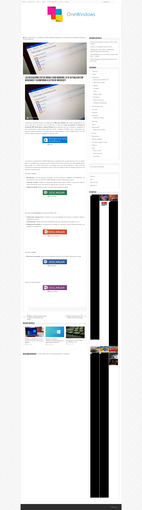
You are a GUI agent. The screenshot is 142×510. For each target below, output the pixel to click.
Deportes (95, 85)
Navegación (96, 97)
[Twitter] (104, 2)
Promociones (95, 136)
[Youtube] (106, 2)
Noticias (94, 133)
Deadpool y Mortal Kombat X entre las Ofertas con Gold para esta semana (36, 317)
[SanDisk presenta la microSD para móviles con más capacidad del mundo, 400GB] (104, 204)
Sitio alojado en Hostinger (97, 166)
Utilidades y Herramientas (100, 103)
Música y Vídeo (97, 94)
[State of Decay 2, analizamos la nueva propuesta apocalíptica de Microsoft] (113, 198)
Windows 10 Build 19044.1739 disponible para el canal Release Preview (54, 340)
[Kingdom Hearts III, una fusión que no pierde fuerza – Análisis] (94, 425)
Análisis (94, 74)
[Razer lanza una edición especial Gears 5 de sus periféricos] (113, 273)
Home (26, 37)
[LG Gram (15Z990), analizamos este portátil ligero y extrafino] (94, 267)
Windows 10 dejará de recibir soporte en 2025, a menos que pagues (34, 340)
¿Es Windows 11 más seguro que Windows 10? (74, 341)
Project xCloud (97, 150)
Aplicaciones (32, 37)
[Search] (120, 1)
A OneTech (95, 71)
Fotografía (96, 88)
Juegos (94, 124)
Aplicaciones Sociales (99, 82)
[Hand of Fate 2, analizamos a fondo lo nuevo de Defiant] (113, 362)
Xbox (93, 148)
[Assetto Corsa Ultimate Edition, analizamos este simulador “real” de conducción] (94, 349)
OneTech (61, 1)
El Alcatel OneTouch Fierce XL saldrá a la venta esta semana (74, 316)
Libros (95, 91)
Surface (43, 1)
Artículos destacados (52, 1)
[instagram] (108, 2)
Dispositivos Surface (98, 117)
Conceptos (95, 109)
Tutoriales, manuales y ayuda (99, 142)
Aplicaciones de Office (99, 129)
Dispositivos (95, 115)
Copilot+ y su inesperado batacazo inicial (101, 46)
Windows (24, 1)
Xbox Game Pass (97, 153)
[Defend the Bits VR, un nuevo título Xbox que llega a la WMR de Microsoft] (113, 349)
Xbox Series (96, 156)
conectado (51, 353)
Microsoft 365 (31, 1)
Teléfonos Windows (97, 139)
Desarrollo (94, 112)
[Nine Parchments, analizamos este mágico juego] (104, 198)
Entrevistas (95, 121)
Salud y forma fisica (98, 100)
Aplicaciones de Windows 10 (101, 79)
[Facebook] (102, 2)
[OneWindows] (71, 14)
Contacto (67, 1)
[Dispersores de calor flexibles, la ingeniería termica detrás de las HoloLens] (104, 425)
